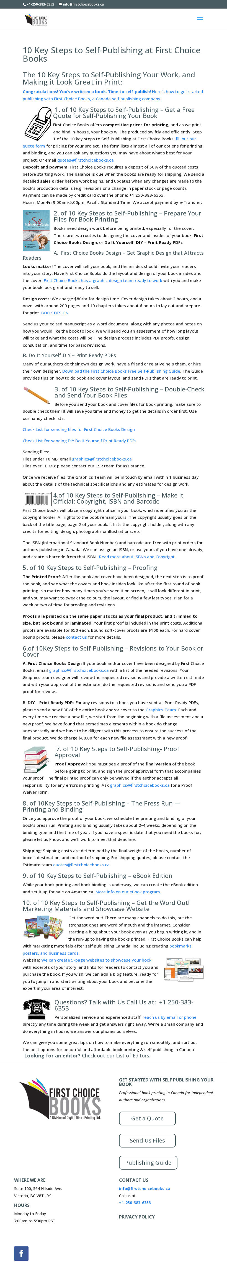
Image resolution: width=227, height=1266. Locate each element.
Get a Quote (147, 1118)
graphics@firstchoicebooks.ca (102, 459)
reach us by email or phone (170, 1017)
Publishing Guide (148, 1162)
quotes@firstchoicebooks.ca (85, 160)
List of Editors (132, 1055)
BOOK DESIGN (55, 312)
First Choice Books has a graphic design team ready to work (103, 280)
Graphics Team (161, 709)
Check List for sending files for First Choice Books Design (79, 429)
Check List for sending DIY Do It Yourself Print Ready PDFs (79, 440)
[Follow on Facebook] (21, 1253)
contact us (76, 637)
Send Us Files (147, 1140)
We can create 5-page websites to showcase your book (96, 960)
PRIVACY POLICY (137, 1217)
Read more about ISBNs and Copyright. (137, 556)
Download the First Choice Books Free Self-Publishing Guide (121, 371)
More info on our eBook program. (128, 891)
